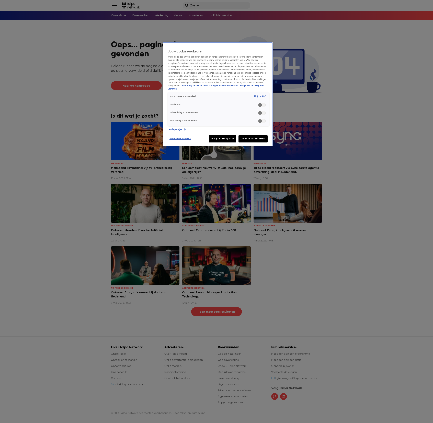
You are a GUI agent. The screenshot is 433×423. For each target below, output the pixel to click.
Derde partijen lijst (177, 129)
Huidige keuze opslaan (222, 139)
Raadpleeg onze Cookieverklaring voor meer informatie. (210, 85)
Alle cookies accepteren (253, 139)
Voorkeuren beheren (180, 138)
